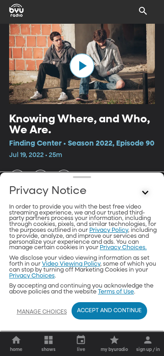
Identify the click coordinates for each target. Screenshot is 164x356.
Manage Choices (42, 312)
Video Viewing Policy (71, 264)
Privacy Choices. (123, 248)
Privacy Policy (108, 230)
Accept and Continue (109, 311)
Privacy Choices (32, 276)
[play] (82, 65)
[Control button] (145, 193)
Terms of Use (116, 292)
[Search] (143, 11)
